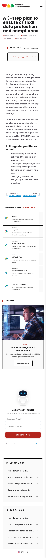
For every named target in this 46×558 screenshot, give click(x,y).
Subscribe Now (23, 435)
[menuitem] (23, 552)
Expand (26, 48)
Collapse (34, 48)
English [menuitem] (24, 552)
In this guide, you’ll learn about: (24, 57)
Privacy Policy (32, 443)
